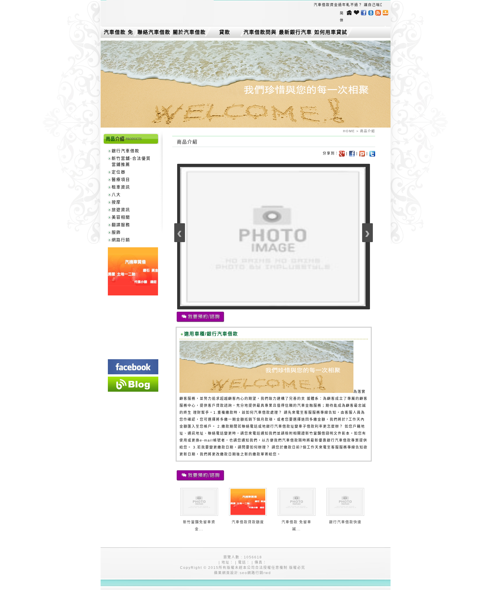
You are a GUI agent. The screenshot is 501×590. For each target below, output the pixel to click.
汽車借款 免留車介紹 (118, 34)
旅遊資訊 (121, 209)
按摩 (116, 202)
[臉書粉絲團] (133, 366)
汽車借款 (290, 440)
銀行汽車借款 (125, 150)
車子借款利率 (311, 426)
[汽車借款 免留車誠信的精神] (296, 514)
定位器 (119, 172)
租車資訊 (121, 187)
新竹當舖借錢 (317, 433)
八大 (116, 194)
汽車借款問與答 (260, 34)
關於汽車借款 (189, 32)
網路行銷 (121, 239)
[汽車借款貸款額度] (247, 514)
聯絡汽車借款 (153, 32)
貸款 (224, 32)
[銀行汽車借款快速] (345, 514)
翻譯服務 (121, 224)
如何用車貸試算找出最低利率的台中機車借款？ (330, 34)
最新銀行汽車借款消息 (295, 34)
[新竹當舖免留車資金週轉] (199, 514)
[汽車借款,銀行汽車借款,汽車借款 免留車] (160, 22)
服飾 (116, 232)
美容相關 (121, 217)
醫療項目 (121, 179)
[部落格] (133, 384)
